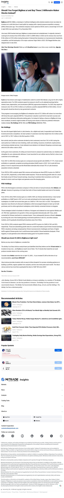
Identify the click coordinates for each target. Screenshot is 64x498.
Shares (16, 7)
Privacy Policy (15, 492)
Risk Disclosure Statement (32, 492)
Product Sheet (22, 492)
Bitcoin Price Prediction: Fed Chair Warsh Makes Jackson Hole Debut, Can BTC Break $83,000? (36, 302)
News (9, 7)
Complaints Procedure (6, 492)
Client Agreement (43, 492)
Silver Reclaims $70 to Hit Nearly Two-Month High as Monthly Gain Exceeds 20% (36, 310)
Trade (58, 350)
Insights (3, 7)
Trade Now (56, 2)
